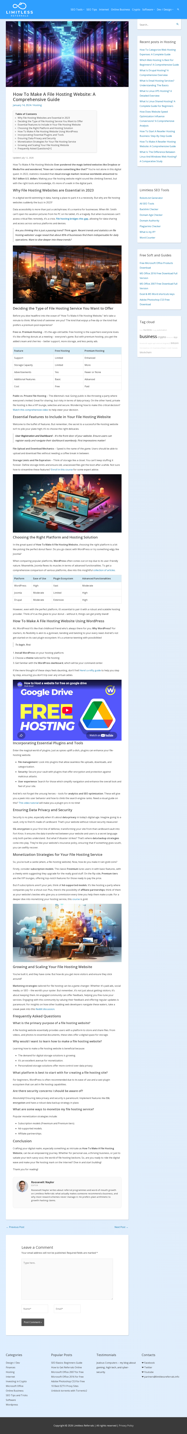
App (176, 337)
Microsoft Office (14, 1386)
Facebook (149, 1362)
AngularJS (166, 343)
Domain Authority (149, 220)
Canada (175, 348)
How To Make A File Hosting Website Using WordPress (48, 131)
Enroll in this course (62, 469)
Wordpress (12, 1404)
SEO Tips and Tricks (17, 1395)
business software (160, 348)
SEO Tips (91, 9)
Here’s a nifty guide (90, 670)
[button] (178, 9)
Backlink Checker (149, 209)
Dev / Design (164, 9)
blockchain (145, 352)
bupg (154, 330)
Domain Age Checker (151, 215)
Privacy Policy (126, 1425)
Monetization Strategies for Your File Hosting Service (47, 141)
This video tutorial (29, 802)
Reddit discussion (45, 1009)
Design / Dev (13, 1362)
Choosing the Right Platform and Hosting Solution (45, 128)
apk (154, 343)
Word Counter (147, 237)
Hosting (37, 105)
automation (162, 330)
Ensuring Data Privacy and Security (37, 138)
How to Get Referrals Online (66, 1367)
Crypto (136, 9)
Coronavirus (144, 348)
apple (150, 343)
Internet (104, 9)
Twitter (148, 1367)
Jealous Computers (106, 1362)
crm (151, 348)
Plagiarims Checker (150, 226)
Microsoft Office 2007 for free (67, 1372)
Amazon (170, 337)
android (159, 343)
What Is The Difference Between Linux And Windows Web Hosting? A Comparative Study (158, 156)
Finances (10, 1367)
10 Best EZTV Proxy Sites (64, 1386)
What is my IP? (147, 232)
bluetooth (143, 343)
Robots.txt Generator (151, 198)
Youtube (149, 1372)
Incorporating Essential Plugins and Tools (41, 134)
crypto (162, 337)
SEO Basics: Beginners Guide (66, 1362)
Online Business (120, 9)
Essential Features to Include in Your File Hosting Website (49, 124)
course (76, 899)
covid (169, 348)
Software (147, 9)
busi (141, 330)
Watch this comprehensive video (30, 409)
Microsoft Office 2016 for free (67, 1376)
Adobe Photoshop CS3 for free (68, 1381)
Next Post (121, 1227)
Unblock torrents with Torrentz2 (69, 1390)
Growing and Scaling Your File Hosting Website (43, 145)
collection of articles (104, 570)
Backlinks (147, 330)
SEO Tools (77, 9)
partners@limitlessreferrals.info (161, 1376)
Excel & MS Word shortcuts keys (157, 294)
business (148, 336)
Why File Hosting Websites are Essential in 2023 (44, 117)
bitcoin (175, 343)
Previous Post (15, 1227)
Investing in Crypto (16, 1381)
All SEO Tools (147, 203)
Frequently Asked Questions (33, 148)
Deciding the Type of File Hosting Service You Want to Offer (50, 121)
